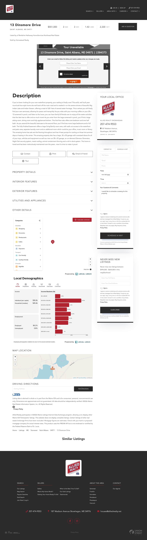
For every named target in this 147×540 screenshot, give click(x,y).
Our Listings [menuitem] (21, 489)
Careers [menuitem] (123, 11)
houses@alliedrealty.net (110, 511)
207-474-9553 (135, 8)
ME (27, 430)
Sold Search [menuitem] (20, 497)
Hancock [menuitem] (92, 503)
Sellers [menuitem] (99, 11)
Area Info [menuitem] (111, 11)
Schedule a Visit (122, 149)
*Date (102, 171)
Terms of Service (108, 244)
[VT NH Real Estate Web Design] (135, 532)
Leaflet (74, 377)
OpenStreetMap (82, 377)
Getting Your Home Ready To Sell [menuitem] (47, 494)
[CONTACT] (127, 26)
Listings (21, 430)
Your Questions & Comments (109, 187)
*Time (102, 179)
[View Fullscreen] (15, 364)
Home (14, 430)
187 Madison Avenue (70, 511)
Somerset (34, 430)
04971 (52, 430)
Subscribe (115, 310)
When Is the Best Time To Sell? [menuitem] (69, 489)
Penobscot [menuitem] (93, 497)
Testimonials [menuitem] (64, 494)
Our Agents (111, 134)
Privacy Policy (18, 409)
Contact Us (103, 134)
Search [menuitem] (89, 11)
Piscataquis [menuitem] (93, 500)
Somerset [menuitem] (93, 489)
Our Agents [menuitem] (116, 489)
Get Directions (83, 389)
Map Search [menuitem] (20, 491)
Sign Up (122, 8)
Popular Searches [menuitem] (22, 494)
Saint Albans (43, 430)
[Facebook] (70, 521)
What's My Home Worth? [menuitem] (45, 491)
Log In (114, 8)
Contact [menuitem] (134, 11)
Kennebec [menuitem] (93, 494)
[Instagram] (77, 521)
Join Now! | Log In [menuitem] (22, 500)
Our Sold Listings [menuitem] (65, 491)
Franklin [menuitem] (92, 491)
